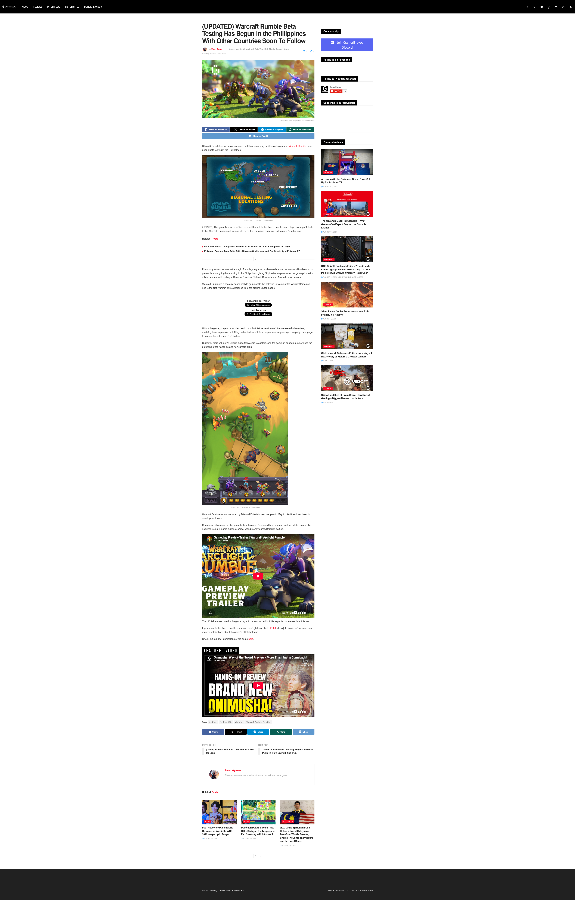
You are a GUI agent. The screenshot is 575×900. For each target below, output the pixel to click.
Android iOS (226, 722)
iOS (266, 49)
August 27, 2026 (330, 186)
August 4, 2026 (329, 319)
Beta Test (259, 49)
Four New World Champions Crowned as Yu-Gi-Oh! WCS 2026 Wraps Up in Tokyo (247, 246)
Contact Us (352, 890)
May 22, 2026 (328, 402)
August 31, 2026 (210, 838)
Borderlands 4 (93, 6)
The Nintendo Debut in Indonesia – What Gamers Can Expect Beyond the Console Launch (343, 224)
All (243, 49)
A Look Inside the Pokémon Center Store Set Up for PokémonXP (345, 180)
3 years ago (234, 49)
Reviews (37, 6)
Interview (287, 821)
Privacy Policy (366, 890)
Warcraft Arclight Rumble (258, 722)
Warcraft (239, 722)
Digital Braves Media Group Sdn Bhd (229, 890)
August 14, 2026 (330, 232)
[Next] (261, 259)
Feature (328, 172)
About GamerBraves (336, 890)
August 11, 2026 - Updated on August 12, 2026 (343, 277)
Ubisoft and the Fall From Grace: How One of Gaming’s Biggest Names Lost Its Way (345, 396)
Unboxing (329, 259)
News (25, 6)
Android (250, 49)
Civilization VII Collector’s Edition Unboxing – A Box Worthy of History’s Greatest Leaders (346, 354)
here (250, 639)
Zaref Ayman (217, 49)
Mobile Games (275, 49)
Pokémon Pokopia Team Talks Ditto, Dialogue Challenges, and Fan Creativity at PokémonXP (252, 251)
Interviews (53, 6)
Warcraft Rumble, (298, 146)
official (272, 628)
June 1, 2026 (328, 360)
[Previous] (255, 259)
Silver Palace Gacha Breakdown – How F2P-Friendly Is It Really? (345, 313)
